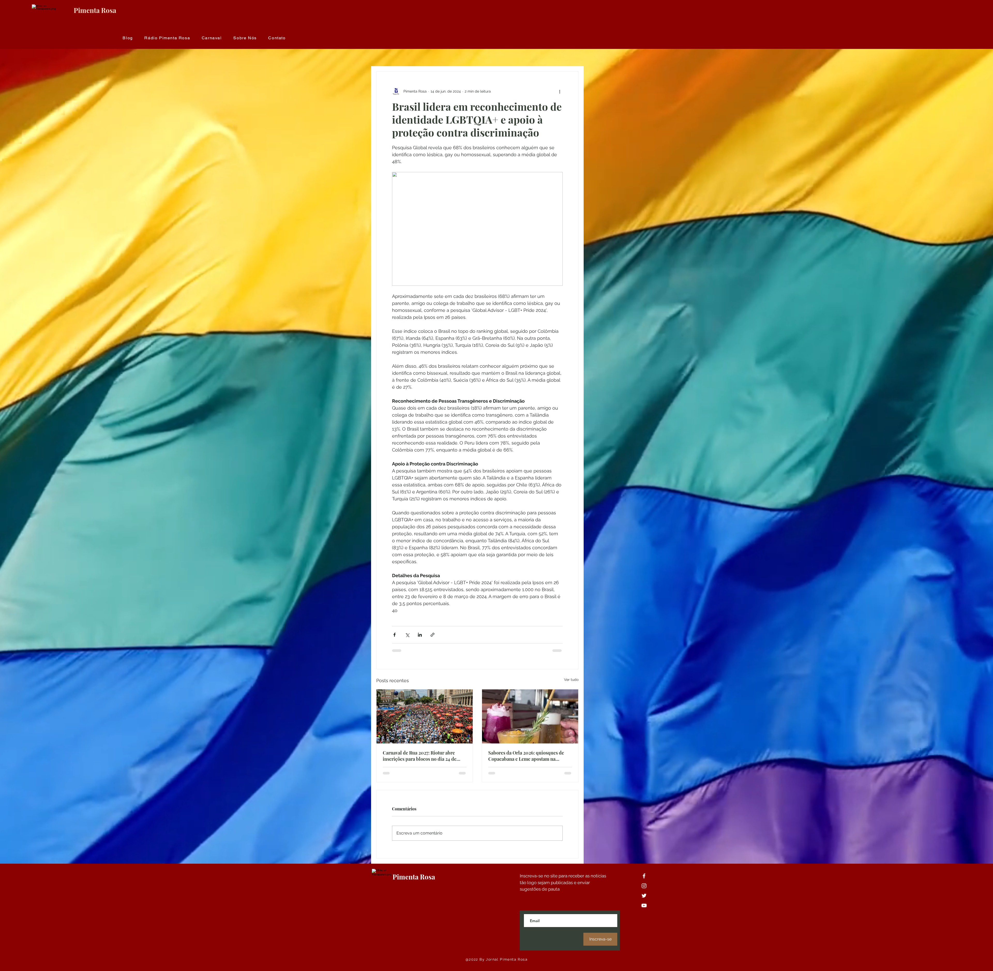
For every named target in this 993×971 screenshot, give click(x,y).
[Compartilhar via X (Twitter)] (407, 634)
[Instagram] (644, 886)
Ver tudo (571, 680)
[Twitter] (644, 895)
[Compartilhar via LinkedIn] (419, 634)
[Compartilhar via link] (432, 634)
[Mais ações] (559, 91)
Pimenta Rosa (95, 10)
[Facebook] (644, 876)
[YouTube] (644, 905)
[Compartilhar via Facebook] (394, 634)
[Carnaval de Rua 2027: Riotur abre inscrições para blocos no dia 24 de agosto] (425, 716)
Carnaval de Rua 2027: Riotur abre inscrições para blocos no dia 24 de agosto (419, 756)
